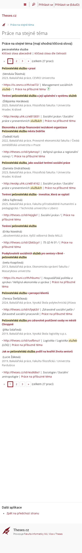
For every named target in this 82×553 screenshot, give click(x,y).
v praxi (18, 68)
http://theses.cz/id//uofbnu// (22, 340)
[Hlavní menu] (25, 4)
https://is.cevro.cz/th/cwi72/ (21, 85)
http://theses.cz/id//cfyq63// (21, 309)
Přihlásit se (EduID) (67, 5)
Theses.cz (9, 15)
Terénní (19, 226)
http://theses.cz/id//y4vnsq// (22, 152)
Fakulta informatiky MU (36, 534)
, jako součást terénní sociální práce (36, 162)
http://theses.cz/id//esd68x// (22, 372)
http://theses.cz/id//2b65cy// (22, 242)
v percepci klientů (25, 293)
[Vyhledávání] (33, 4)
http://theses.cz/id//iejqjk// (21, 215)
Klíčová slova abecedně (16, 53)
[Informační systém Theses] (4, 25)
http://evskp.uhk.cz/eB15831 (22, 116)
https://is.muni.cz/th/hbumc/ (22, 278)
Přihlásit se (46, 5)
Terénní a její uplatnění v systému (39, 95)
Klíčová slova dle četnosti (50, 53)
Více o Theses (56, 534)
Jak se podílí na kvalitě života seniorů (37, 351)
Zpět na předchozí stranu (23, 513)
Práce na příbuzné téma (30, 89)
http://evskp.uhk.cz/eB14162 (22, 183)
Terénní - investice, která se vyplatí (35, 194)
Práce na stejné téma (22, 24)
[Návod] (49, 89)
